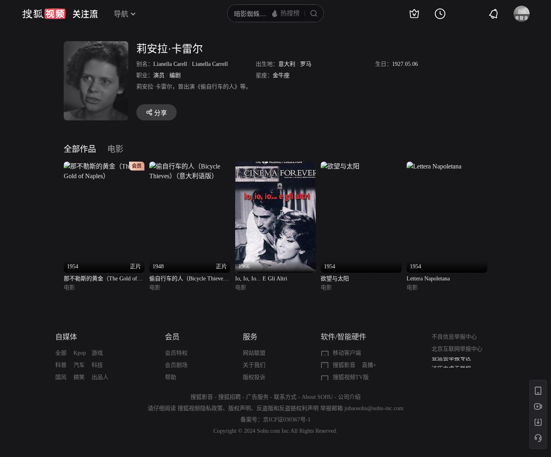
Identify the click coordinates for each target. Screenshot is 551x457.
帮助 (170, 377)
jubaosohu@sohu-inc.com (373, 408)
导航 (121, 14)
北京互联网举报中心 (457, 349)
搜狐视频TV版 (351, 377)
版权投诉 (254, 377)
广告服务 (257, 397)
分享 (160, 113)
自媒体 (66, 337)
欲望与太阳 (335, 279)
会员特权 (176, 353)
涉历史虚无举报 (451, 363)
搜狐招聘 (229, 397)
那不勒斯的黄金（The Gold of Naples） (100, 279)
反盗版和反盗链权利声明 (288, 408)
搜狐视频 (44, 13)
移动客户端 (347, 353)
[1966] (275, 166)
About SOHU (317, 397)
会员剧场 (176, 365)
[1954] (340, 166)
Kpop (79, 353)
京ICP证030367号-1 (287, 420)
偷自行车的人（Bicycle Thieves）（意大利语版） (188, 279)
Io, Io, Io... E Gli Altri (261, 279)
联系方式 (285, 397)
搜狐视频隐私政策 (200, 408)
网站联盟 (254, 353)
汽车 (79, 365)
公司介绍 (349, 397)
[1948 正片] (189, 166)
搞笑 (79, 377)
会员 (172, 337)
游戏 (97, 353)
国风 (61, 377)
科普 (61, 365)
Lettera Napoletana (428, 279)
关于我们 (254, 365)
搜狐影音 (344, 365)
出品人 (100, 377)
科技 (97, 365)
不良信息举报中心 (454, 337)
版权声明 (239, 408)
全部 (61, 353)
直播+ (369, 365)
